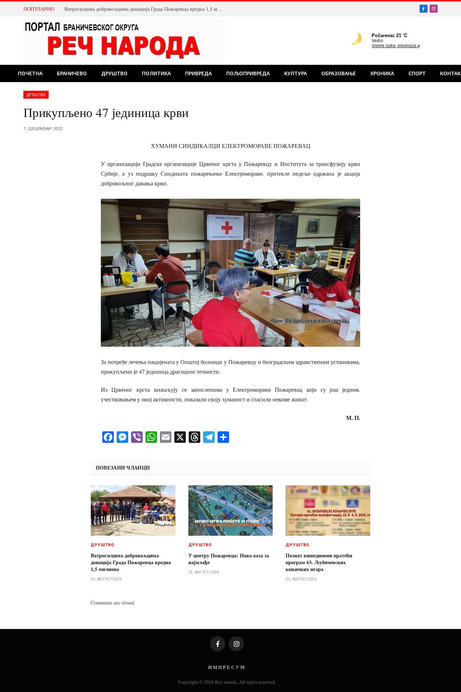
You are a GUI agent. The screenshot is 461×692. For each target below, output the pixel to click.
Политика (156, 73)
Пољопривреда (248, 73)
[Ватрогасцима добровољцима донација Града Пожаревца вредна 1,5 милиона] (133, 510)
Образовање (338, 73)
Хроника (382, 73)
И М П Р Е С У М (226, 667)
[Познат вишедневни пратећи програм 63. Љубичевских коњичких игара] (328, 510)
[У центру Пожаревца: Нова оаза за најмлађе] (230, 510)
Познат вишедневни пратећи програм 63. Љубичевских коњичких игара (319, 562)
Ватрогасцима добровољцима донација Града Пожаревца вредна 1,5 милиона (145, 9)
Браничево (72, 73)
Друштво (114, 73)
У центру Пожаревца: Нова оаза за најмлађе (228, 559)
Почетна (30, 73)
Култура (295, 73)
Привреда (198, 73)
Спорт (417, 73)
